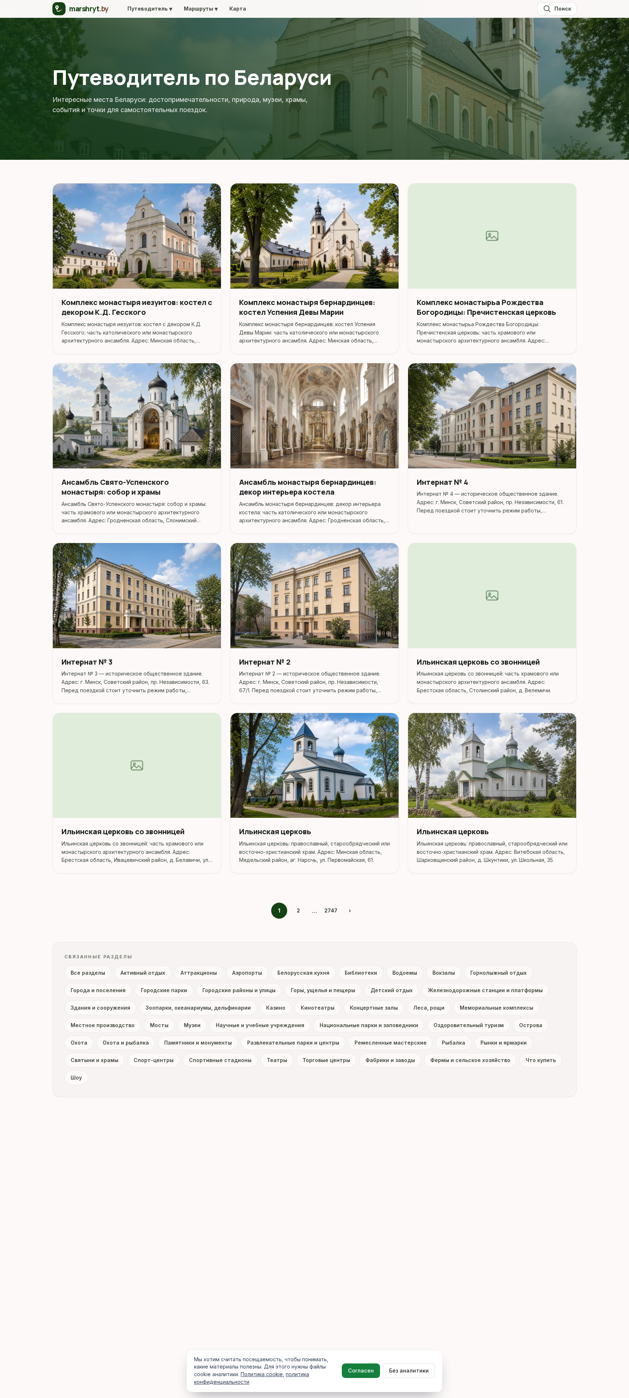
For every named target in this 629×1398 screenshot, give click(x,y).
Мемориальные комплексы (496, 1008)
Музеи (192, 1025)
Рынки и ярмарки (503, 1042)
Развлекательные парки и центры (293, 1042)
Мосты (159, 1025)
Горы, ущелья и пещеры (323, 990)
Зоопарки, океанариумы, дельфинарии (198, 1008)
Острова (530, 1025)
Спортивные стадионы (220, 1060)
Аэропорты (247, 973)
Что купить (541, 1060)
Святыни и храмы (94, 1060)
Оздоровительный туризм (469, 1025)
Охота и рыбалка (126, 1042)
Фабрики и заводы (390, 1060)
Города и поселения (98, 990)
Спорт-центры (154, 1060)
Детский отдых (392, 990)
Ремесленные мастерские (391, 1042)
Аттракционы (199, 973)
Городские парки (164, 990)
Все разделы (88, 973)
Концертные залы (374, 1008)
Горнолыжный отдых (498, 973)
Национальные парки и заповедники (369, 1025)
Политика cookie (262, 1374)
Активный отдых (142, 973)
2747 (330, 910)
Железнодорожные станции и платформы (485, 990)
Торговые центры (326, 1060)
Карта (237, 8)
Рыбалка (453, 1042)
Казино (275, 1008)
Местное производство (103, 1025)
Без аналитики (409, 1370)
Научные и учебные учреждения (260, 1025)
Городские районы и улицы (239, 990)
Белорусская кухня (303, 973)
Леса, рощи (428, 1008)
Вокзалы (443, 973)
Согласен (361, 1370)
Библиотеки (361, 973)
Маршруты (201, 8)
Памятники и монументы (198, 1042)
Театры (277, 1060)
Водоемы (404, 973)
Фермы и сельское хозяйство (470, 1060)
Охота (79, 1042)
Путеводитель (149, 8)
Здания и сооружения (100, 1008)
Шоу (76, 1077)
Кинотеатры (318, 1008)
